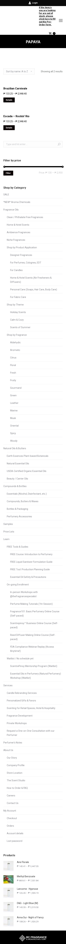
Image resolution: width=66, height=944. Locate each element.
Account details (15, 833)
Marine (14, 410)
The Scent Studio (16, 780)
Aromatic (15, 350)
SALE (6, 194)
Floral (13, 365)
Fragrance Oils (11, 209)
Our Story (12, 757)
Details (9, 100)
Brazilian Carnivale (15, 88)
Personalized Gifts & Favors (21, 700)
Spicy (13, 433)
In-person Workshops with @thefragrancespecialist (24, 594)
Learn (6, 539)
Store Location (14, 773)
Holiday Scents (18, 312)
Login (35, 3)
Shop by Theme (15, 304)
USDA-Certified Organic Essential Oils (26, 471)
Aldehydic (15, 342)
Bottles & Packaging (17, 509)
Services (8, 685)
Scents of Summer (20, 327)
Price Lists (8, 531)
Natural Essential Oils (18, 463)
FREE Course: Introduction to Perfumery (31, 554)
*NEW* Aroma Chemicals (16, 202)
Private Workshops (17, 723)
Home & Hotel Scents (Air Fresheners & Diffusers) (31, 279)
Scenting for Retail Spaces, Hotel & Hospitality (31, 708)
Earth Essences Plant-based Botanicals (27, 456)
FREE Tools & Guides (17, 546)
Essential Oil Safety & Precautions (28, 577)
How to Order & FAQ (17, 788)
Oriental (14, 425)
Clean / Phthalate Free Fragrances (25, 217)
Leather (14, 403)
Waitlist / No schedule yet (20, 658)
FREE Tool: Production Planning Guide (30, 569)
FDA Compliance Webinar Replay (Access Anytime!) (32, 648)
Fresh (13, 372)
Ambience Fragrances (18, 232)
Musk (13, 418)
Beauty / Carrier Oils (17, 478)
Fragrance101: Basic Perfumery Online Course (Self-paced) (34, 613)
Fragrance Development (19, 715)
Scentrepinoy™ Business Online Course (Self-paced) (34, 625)
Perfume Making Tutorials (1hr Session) (31, 604)
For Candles (16, 270)
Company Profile (16, 765)
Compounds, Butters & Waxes (22, 501)
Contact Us (12, 803)
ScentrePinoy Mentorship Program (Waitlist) (33, 666)
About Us (8, 750)
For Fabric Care (18, 297)
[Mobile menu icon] (61, 20)
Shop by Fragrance (17, 335)
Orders (10, 825)
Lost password (14, 841)
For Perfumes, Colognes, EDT (25, 262)
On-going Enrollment (18, 584)
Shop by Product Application (22, 247)
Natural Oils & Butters (14, 448)
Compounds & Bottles (15, 486)
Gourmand (15, 388)
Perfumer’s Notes (12, 742)
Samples (8, 524)
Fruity (13, 380)
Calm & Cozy (17, 319)
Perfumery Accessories (19, 516)
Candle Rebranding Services (22, 693)
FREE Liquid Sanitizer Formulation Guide (31, 562)
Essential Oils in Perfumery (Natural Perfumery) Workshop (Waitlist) (35, 675)
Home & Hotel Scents (18, 224)
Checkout (12, 818)
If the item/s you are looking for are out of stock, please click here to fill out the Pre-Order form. (47, 16)
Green (13, 395)
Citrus (13, 357)
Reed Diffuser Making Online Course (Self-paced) (32, 637)
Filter (8, 173)
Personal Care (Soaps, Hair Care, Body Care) (33, 289)
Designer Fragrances (21, 255)
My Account (9, 810)
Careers (11, 795)
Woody (13, 440)
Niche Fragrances (16, 240)
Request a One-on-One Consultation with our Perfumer (30, 732)
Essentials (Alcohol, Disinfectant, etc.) (27, 493)
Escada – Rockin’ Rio (16, 116)
